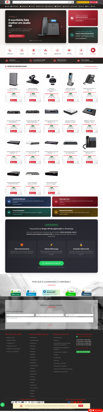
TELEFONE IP (74, 6)
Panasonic (34, 385)
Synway (33, 346)
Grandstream (34, 340)
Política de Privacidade (13, 348)
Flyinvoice (33, 343)
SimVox (56, 360)
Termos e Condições (13, 351)
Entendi (80, 405)
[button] (83, 2)
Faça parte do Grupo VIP (52, 263)
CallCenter (57, 357)
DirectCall (33, 337)
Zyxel (32, 393)
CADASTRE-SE (50, 6)
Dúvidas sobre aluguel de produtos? (61, 348)
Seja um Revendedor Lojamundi (63, 369)
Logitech (33, 348)
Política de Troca (12, 346)
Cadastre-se (10, 343)
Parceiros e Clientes (60, 363)
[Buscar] (72, 2)
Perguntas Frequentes (60, 366)
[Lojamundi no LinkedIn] (78, 402)
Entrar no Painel (11, 340)
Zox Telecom (34, 388)
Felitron (33, 376)
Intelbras (33, 379)
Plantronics (34, 374)
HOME (8, 6)
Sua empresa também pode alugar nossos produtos (62, 344)
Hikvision (33, 371)
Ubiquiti (33, 351)
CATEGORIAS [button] (15, 6)
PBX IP (88, 6)
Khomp (33, 357)
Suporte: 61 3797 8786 (82, 348)
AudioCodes (34, 365)
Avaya (33, 396)
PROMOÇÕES (24, 6)
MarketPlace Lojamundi (61, 371)
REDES (93, 6)
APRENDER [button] (58, 6)
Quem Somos (58, 337)
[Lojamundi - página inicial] (7, 2)
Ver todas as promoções (91, 66)
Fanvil (32, 382)
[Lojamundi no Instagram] (72, 402)
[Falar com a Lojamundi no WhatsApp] (2, 405)
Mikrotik (33, 354)
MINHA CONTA (40, 6)
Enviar (49, 325)
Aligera (33, 390)
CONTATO (32, 6)
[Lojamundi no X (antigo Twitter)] (81, 402)
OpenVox (33, 362)
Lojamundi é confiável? (60, 352)
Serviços (56, 340)
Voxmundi (34, 360)
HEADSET (82, 6)
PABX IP (56, 355)
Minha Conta (10, 337)
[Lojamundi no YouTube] (75, 402)
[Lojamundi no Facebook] (69, 402)
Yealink (33, 368)
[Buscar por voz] (69, 2)
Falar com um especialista (83, 351)
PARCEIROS (67, 6)
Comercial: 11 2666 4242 (84, 336)
